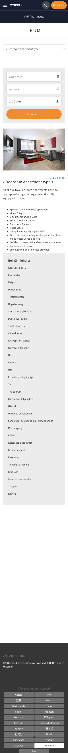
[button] (7, 149)
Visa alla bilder (57, 177)
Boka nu (33, 114)
